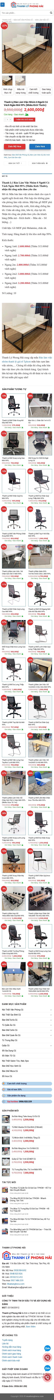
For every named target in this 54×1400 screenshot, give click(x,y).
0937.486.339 (17, 1280)
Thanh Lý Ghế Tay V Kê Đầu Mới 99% (38, 535)
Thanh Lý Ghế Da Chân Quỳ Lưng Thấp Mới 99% (38, 497)
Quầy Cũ (5, 1045)
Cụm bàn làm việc (14, 157)
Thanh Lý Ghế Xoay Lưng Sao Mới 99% (13, 459)
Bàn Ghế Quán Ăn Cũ (11, 1035)
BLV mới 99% (7, 22)
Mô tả (4, 176)
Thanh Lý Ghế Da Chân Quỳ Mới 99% (38, 723)
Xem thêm (31, 1326)
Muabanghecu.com (15, 1284)
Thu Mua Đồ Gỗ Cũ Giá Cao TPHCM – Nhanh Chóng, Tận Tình (28, 1199)
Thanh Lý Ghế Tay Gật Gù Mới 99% (13, 723)
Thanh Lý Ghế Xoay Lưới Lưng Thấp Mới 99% (13, 839)
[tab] (27, 176)
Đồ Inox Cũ (7, 1076)
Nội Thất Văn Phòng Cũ (12, 1009)
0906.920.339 (25, 1101)
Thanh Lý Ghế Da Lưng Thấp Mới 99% (13, 685)
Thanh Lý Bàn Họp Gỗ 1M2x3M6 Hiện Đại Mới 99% (13, 914)
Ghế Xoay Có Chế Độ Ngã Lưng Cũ (38, 459)
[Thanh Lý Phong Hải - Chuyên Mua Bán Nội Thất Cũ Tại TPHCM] (27, 5)
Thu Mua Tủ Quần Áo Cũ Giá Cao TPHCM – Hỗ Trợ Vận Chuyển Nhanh (30, 1189)
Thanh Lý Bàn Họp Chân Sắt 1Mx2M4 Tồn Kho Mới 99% (39, 914)
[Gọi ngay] (47, 1377)
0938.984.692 (20, 1270)
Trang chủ (6, 20)
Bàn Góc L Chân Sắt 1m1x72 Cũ (39, 421)
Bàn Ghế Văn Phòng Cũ (23, 20)
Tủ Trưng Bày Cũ (9, 1040)
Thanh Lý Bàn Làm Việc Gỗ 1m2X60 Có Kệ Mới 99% (38, 761)
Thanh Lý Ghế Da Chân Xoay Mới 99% (39, 839)
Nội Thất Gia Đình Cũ (11, 1014)
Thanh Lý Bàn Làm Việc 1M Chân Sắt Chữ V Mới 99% (12, 572)
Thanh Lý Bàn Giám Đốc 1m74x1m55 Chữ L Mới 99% (39, 572)
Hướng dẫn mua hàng (11, 1347)
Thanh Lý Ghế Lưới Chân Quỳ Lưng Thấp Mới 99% (39, 648)
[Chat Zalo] (47, 1368)
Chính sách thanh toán (12, 1357)
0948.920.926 (16, 1273)
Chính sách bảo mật (11, 1360)
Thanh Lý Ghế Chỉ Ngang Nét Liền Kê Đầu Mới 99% (39, 610)
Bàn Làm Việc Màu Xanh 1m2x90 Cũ (11, 990)
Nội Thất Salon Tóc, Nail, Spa (15, 1061)
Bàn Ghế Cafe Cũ (9, 1030)
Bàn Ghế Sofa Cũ (9, 1020)
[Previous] (6, 48)
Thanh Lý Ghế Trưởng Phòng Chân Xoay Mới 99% (13, 952)
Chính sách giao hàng (11, 1354)
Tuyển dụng (7, 1340)
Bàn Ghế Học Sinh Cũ (11, 1066)
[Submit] (51, 13)
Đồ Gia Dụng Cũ (9, 1050)
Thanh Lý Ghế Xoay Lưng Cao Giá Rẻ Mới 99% (39, 952)
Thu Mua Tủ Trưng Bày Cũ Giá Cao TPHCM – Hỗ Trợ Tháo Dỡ (29, 1210)
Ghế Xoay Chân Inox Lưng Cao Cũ (13, 648)
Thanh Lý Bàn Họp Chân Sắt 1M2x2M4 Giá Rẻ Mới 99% (39, 990)
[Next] (47, 48)
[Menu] (2, 5)
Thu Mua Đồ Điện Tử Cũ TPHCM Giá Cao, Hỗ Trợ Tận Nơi (30, 1220)
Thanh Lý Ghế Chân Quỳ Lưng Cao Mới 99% (13, 610)
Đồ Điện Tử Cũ (8, 1055)
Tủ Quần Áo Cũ (8, 1025)
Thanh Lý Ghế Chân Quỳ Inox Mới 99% (39, 877)
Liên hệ (5, 1343)
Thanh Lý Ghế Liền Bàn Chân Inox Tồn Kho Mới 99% (39, 799)
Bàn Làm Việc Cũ (42, 20)
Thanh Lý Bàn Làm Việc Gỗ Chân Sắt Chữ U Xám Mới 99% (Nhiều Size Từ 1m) (13, 800)
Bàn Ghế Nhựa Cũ (10, 1071)
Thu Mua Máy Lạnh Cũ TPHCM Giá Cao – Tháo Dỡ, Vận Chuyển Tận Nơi (30, 1230)
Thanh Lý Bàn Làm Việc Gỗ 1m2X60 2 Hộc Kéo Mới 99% (39, 685)
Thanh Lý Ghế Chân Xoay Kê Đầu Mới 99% (12, 421)
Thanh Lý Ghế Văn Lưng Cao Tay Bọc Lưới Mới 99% (13, 761)
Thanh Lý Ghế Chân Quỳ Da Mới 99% (12, 497)
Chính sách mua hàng (11, 1350)
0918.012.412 (16, 1277)
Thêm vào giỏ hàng (24, 120)
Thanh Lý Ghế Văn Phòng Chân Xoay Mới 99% (14, 535)
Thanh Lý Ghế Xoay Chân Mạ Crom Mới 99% (13, 877)
